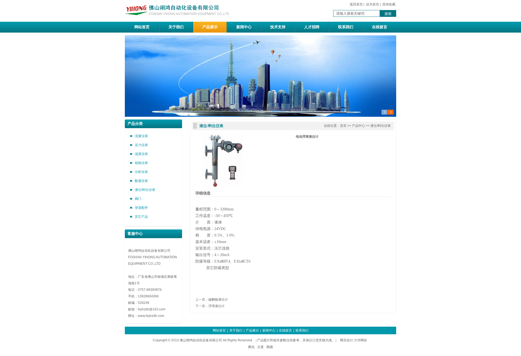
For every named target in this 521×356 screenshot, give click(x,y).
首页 (343, 126)
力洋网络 (360, 340)
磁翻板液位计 (218, 299)
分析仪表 (141, 172)
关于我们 (176, 27)
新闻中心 (244, 27)
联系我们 (345, 27)
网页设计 (346, 340)
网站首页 (142, 27)
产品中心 (358, 126)
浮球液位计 (216, 306)
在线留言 (379, 27)
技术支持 (277, 27)
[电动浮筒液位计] (222, 186)
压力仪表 (141, 145)
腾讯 (251, 347)
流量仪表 (141, 136)
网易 (269, 347)
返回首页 (356, 4)
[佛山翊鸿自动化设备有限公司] (179, 19)
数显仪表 (141, 181)
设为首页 (372, 4)
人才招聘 (311, 27)
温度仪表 (141, 154)
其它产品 (141, 217)
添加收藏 (388, 4)
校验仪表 (141, 163)
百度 (260, 347)
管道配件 (141, 208)
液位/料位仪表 (145, 190)
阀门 (138, 199)
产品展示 (210, 27)
